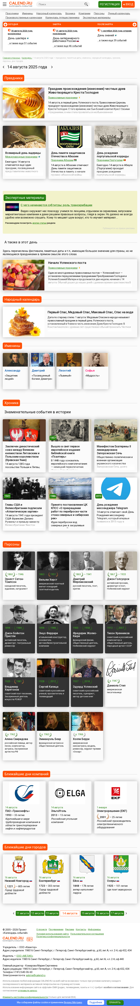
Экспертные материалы (96, 17)
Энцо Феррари (48, 633)
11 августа (23, 913)
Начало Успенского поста (67, 262)
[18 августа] (126, 913)
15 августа (88, 913)
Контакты (81, 929)
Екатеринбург (48, 880)
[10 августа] (13, 913)
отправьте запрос (27, 990)
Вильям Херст (48, 579)
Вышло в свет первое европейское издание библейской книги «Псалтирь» (65, 451)
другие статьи (39, 223)
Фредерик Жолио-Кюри (85, 635)
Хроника (70, 13)
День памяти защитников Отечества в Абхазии (68, 154)
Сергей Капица (48, 686)
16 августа (102, 913)
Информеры (94, 929)
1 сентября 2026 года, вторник (116, 31)
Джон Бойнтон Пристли (14, 635)
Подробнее (95, 1002)
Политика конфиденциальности (53, 936)
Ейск (76, 880)
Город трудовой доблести (14, 892)
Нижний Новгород (17, 880)
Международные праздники (21, 156)
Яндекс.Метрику (73, 1002)
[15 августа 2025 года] (52, 67)
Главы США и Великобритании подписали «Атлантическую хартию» (23, 508)
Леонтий (65, 370)
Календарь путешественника (62, 17)
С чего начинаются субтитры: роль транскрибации (56, 205)
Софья (90, 370)
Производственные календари (23, 17)
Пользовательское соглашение (87, 934)
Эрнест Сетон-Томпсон (14, 580)
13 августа (52, 913)
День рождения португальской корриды (113, 154)
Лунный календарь (119, 13)
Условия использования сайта (52, 934)
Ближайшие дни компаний (26, 774)
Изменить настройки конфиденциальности (25, 997)
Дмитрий (38, 370)
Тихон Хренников (118, 633)
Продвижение (56, 929)
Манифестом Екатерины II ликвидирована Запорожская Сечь (114, 450)
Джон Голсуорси (118, 579)
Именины (27, 13)
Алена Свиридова (16, 739)
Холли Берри (81, 739)
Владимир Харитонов (12, 688)
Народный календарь (49, 13)
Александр (12, 370)
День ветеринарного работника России (66, 40)
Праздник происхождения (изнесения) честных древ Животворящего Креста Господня (86, 90)
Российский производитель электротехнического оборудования (114, 824)
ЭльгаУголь (58, 811)
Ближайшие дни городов (25, 847)
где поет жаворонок (119, 889)
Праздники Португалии (110, 160)
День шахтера (17, 38)
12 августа (37, 913)
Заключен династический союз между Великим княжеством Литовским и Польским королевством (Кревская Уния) (22, 453)
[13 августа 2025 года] (3, 67)
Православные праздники (63, 97)
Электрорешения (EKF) (112, 811)
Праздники (12, 13)
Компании (84, 13)
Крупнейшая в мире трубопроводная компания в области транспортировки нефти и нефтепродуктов (22, 823)
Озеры (111, 880)
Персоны (99, 13)
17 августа (117, 913)
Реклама (69, 929)
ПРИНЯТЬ (115, 1002)
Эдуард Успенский (85, 686)
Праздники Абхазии (62, 160)
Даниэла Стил (116, 685)
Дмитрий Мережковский (83, 580)
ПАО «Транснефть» (17, 811)
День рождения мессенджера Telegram (112, 506)
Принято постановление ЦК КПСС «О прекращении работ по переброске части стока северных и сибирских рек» (70, 511)
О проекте (41, 929)
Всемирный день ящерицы (23, 153)
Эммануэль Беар (50, 739)
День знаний (105, 35)
